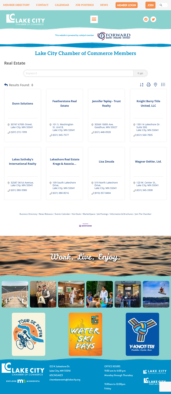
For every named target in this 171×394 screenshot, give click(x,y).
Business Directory (28, 214)
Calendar (62, 5)
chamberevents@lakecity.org (64, 379)
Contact (42, 5)
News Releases (46, 214)
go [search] (141, 73)
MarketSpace (89, 214)
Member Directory (16, 5)
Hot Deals (76, 214)
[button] (94, 19)
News (104, 5)
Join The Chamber (143, 214)
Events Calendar (62, 214)
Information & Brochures (121, 214)
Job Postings (84, 5)
